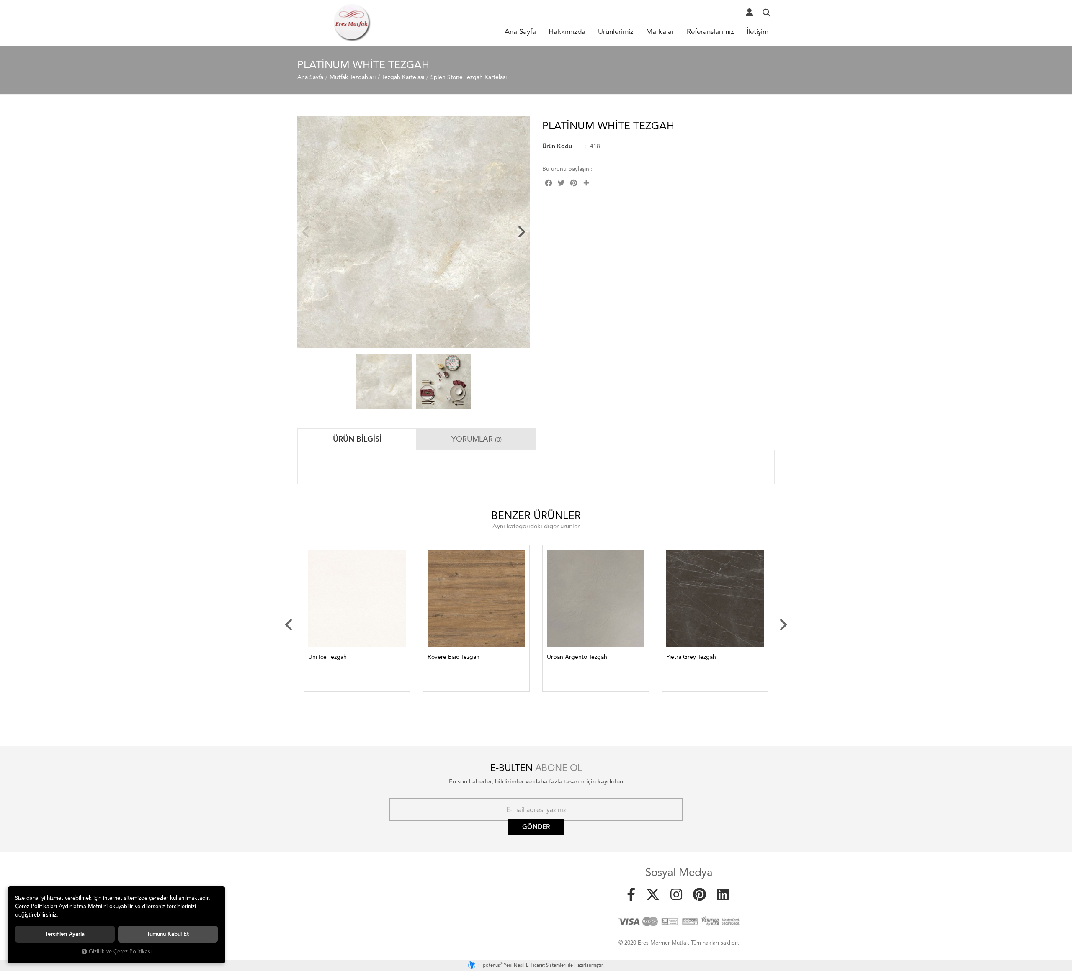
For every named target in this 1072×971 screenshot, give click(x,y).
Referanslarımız (710, 31)
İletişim (757, 31)
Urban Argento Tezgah (577, 656)
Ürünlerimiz (616, 31)
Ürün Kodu (557, 146)
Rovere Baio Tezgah (453, 656)
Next (521, 231)
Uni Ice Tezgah (327, 656)
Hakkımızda (567, 31)
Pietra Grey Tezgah (691, 656)
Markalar (660, 31)
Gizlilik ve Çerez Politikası (120, 951)
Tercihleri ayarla (65, 934)
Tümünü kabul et (168, 934)
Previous (305, 231)
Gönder (536, 827)
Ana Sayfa (520, 31)
